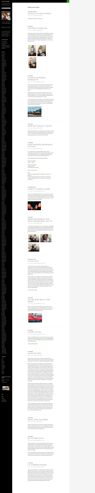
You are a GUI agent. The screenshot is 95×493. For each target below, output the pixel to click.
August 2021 (3, 113)
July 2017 (3, 167)
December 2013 (4, 224)
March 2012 (3, 252)
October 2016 (4, 179)
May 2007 (3, 329)
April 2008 (3, 314)
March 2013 (3, 236)
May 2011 (3, 265)
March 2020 (3, 129)
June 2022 (3, 104)
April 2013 (3, 235)
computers (3, 362)
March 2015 (3, 204)
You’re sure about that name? (39, 300)
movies (34, 187)
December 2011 (4, 256)
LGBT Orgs (3, 365)
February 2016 (4, 190)
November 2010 (4, 273)
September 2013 (4, 228)
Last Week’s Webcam (37, 28)
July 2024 (3, 81)
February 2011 (4, 269)
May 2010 (3, 281)
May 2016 (3, 186)
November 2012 (4, 241)
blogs (2, 358)
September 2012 (4, 244)
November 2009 (4, 289)
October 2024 (4, 77)
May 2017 (3, 170)
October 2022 (4, 100)
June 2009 (3, 296)
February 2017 (4, 174)
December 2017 (4, 161)
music (2, 370)
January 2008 (4, 318)
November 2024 (4, 76)
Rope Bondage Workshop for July (40, 145)
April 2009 (3, 298)
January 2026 (4, 61)
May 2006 (3, 345)
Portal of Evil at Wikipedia (32, 343)
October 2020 (4, 124)
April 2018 (3, 155)
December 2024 (4, 75)
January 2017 (4, 175)
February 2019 (4, 142)
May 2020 (3, 126)
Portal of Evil (34, 332)
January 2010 (4, 286)
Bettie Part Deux (36, 438)
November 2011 (4, 257)
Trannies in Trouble (49, 337)
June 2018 (3, 153)
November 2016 (4, 178)
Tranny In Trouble (5, 1)
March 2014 (3, 220)
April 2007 (3, 330)
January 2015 (4, 207)
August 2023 (3, 93)
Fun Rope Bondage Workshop (37, 79)
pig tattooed (39, 18)
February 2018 (4, 158)
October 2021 (4, 112)
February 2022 (4, 108)
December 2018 (4, 145)
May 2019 (3, 138)
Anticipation (3, 44)
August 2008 (3, 309)
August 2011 (3, 261)
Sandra (35, 15)
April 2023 (3, 96)
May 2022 (3, 105)
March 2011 (3, 268)
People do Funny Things (39, 13)
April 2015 (3, 203)
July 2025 (3, 67)
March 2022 (3, 106)
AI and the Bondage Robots (5, 45)
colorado (3, 361)
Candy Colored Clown (39, 189)
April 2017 (3, 171)
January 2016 (4, 191)
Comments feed (4, 400)
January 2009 (4, 302)
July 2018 (3, 151)
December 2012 (4, 240)
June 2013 (3, 232)
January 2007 (4, 334)
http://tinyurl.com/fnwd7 (32, 170)
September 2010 (4, 276)
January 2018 (4, 159)
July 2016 (3, 183)
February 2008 (4, 317)
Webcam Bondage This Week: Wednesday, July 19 (40, 220)
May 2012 (3, 249)
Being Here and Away (38, 419)
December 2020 (4, 121)
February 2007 (4, 333)
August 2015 (3, 198)
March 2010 (3, 284)
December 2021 (4, 110)
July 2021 (3, 114)
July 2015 (3, 199)
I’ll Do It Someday (4, 41)
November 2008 (4, 305)
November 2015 (4, 194)
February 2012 (4, 253)
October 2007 (4, 322)
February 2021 (4, 120)
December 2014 (4, 208)
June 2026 (3, 56)
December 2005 (4, 351)
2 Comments (41, 30)
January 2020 (4, 130)
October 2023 (4, 92)
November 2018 (4, 146)
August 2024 (3, 80)
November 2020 (4, 122)
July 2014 (3, 215)
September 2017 (4, 165)
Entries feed (3, 398)
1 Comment (41, 15)
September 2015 (4, 196)
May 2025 (3, 69)
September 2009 (4, 292)
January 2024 (4, 89)
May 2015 (3, 202)
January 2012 (4, 255)
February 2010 (4, 285)
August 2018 (3, 150)
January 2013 (4, 239)
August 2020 (3, 125)
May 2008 (3, 313)
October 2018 (4, 147)
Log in (2, 397)
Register (3, 396)
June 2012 (3, 248)
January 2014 (4, 223)
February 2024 (4, 88)
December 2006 (4, 335)
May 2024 (3, 84)
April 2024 (3, 85)
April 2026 (3, 59)
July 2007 (3, 326)
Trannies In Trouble (8, 23)
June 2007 (3, 327)
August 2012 (3, 245)
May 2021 (3, 116)
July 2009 (3, 294)
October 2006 (4, 338)
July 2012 (3, 247)
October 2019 (4, 133)
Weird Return (34, 353)
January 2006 (4, 350)
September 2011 (4, 260)
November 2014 (4, 210)
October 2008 (4, 306)
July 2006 (3, 342)
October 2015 (4, 195)
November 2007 (4, 321)
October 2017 (4, 163)
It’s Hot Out (33, 261)
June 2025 (3, 68)
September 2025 (4, 65)
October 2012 (4, 243)
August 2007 (3, 325)
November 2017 (4, 162)
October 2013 (4, 227)
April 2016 (3, 187)
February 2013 (4, 237)
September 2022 (4, 101)
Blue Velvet (31, 195)
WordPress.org (4, 401)
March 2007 (3, 331)
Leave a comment (42, 81)
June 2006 (3, 343)
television (3, 371)
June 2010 (3, 280)
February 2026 (4, 60)
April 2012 (3, 251)
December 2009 (4, 288)
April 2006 (3, 346)
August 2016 (3, 182)
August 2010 (3, 277)
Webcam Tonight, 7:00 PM (39, 126)
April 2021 (3, 117)
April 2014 (3, 219)
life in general (30, 11)
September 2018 (4, 149)
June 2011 (3, 264)
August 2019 (3, 134)
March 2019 (3, 141)
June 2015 (3, 200)
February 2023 (4, 97)
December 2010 (4, 272)
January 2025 (4, 73)
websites (35, 11)
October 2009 (4, 290)
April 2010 (3, 282)
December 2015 (4, 192)
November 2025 (4, 64)
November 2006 (4, 337)
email (7, 36)
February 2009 (4, 301)
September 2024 (4, 79)
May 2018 (3, 154)
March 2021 (3, 118)
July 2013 (3, 231)
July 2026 (3, 55)
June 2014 (3, 216)
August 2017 (3, 166)
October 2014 (4, 211)
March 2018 (3, 157)
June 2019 (3, 137)
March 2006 (3, 347)
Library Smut (3, 48)
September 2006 (4, 339)
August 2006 (3, 341)
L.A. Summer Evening (37, 465)
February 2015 (4, 206)
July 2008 (3, 310)
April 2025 (3, 71)
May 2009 (3, 297)
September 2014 (4, 212)
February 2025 (4, 72)
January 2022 (4, 109)
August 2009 (3, 293)
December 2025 (4, 63)
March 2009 (3, 300)
